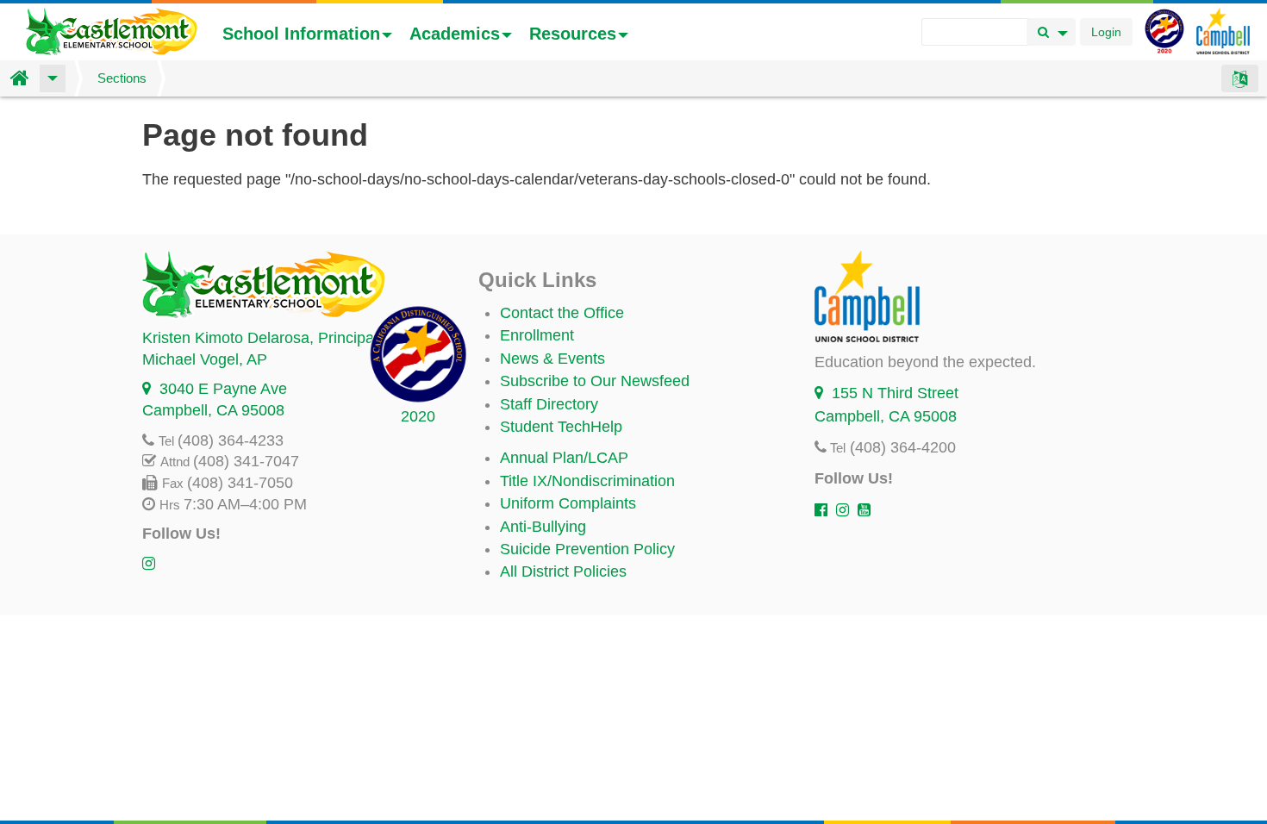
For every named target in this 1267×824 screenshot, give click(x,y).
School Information (301, 33)
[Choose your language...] (1239, 78)
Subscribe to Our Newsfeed (595, 381)
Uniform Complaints (568, 503)
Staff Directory (549, 404)
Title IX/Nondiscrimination (587, 481)
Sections (122, 78)
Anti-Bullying (543, 526)
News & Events (552, 358)
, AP (204, 359)
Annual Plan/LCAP (564, 457)
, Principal (260, 337)
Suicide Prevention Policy (587, 549)
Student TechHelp (561, 426)
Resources (572, 33)
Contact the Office (562, 312)
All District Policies (563, 571)
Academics (454, 33)
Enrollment (537, 335)
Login (1106, 32)
